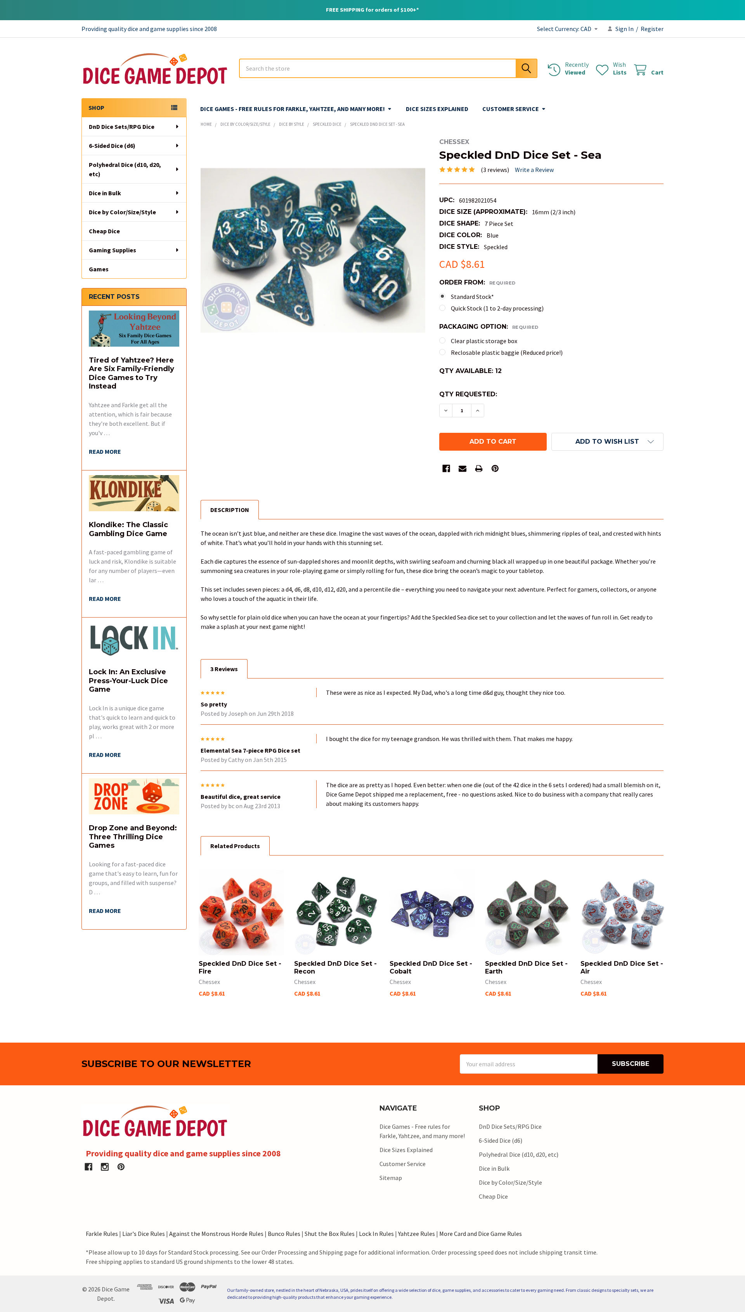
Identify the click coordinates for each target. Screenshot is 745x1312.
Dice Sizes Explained (437, 109)
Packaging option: (489, 326)
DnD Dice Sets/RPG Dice (121, 126)
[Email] (463, 469)
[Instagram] (105, 1167)
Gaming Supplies (112, 250)
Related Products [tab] (235, 846)
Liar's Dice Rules (143, 1233)
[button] (607, 442)
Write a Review (534, 170)
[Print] (479, 469)
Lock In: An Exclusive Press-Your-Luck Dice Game (128, 681)
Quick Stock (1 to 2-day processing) (497, 308)
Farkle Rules (102, 1233)
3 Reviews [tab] (224, 669)
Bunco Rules (284, 1233)
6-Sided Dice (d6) (112, 145)
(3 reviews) (495, 170)
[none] (313, 250)
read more (105, 451)
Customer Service (510, 109)
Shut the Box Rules (330, 1233)
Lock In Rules (376, 1233)
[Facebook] (446, 469)
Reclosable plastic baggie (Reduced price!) (507, 352)
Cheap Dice (104, 231)
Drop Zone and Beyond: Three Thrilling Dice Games (133, 837)
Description (229, 510)
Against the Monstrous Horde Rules (216, 1233)
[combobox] (388, 68)
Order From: (477, 282)
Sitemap (390, 1178)
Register (652, 29)
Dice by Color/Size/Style (122, 212)
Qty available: (470, 371)
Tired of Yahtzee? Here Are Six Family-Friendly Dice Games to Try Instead (131, 373)
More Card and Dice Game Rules (480, 1233)
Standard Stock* (472, 296)
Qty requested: (468, 394)
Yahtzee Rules (416, 1233)
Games (99, 269)
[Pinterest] (495, 469)
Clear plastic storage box (484, 341)
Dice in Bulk (105, 193)
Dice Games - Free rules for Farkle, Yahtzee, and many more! (292, 109)
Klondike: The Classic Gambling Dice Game (128, 529)
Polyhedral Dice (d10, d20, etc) (125, 169)
